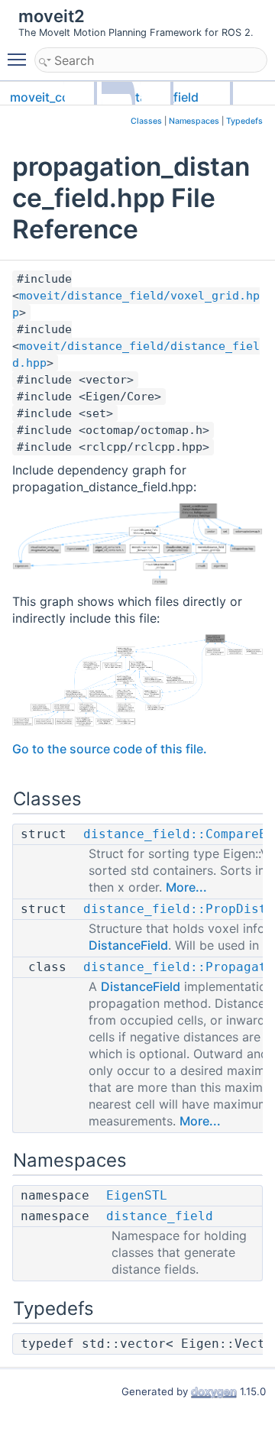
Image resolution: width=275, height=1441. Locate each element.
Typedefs (244, 121)
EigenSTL (136, 1195)
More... (186, 887)
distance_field (159, 1216)
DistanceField (128, 945)
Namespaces (194, 121)
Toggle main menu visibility (20, 59)
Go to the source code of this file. (109, 748)
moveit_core (45, 97)
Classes (146, 121)
